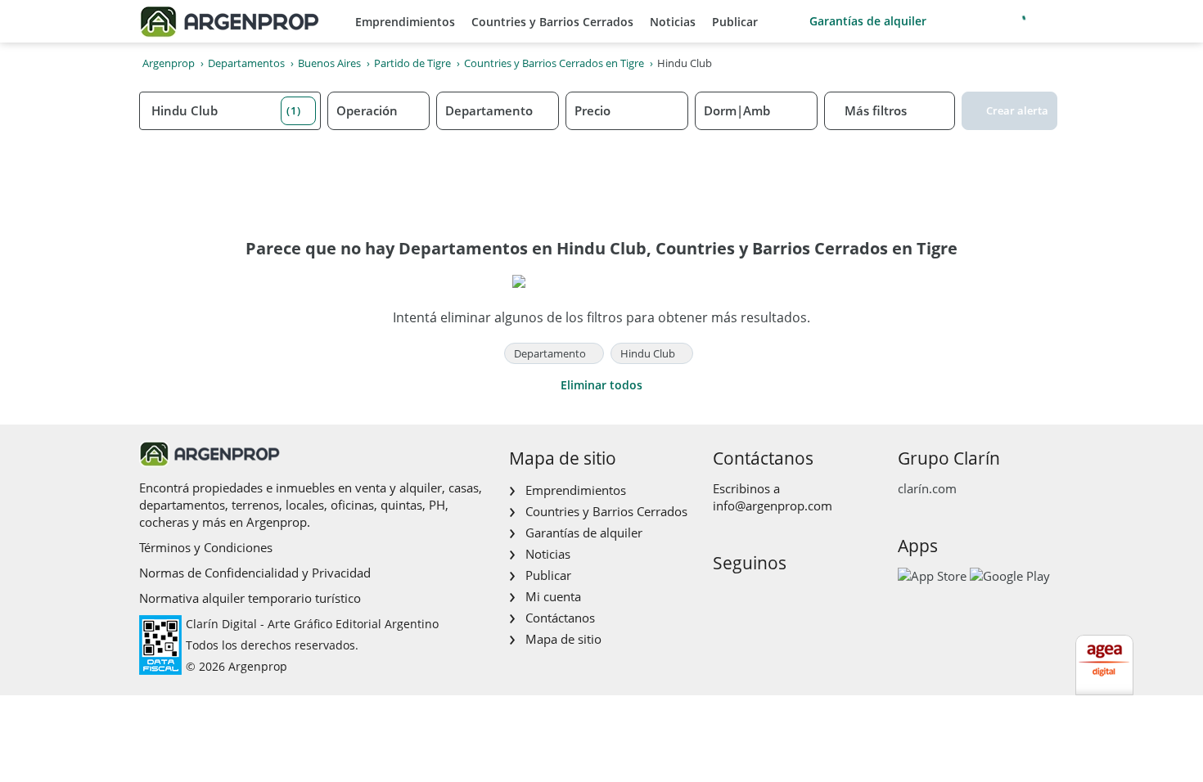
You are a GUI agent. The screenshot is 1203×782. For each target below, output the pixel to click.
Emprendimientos (405, 21)
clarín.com (927, 488)
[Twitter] (802, 597)
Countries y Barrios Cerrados (552, 21)
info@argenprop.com (772, 505)
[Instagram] (750, 597)
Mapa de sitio (563, 639)
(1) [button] (293, 110)
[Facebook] (724, 597)
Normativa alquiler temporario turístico (250, 598)
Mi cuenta (553, 596)
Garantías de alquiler (867, 21)
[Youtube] (776, 597)
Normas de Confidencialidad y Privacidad (255, 572)
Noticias (673, 21)
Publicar (735, 21)
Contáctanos (560, 617)
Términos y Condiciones (206, 547)
